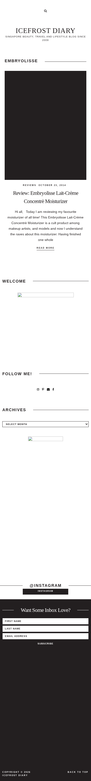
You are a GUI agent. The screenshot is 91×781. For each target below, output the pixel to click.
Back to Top (78, 772)
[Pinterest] (43, 389)
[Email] (48, 389)
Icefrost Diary (46, 30)
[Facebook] (53, 389)
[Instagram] (38, 389)
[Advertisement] (45, 526)
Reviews (29, 185)
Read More (45, 248)
